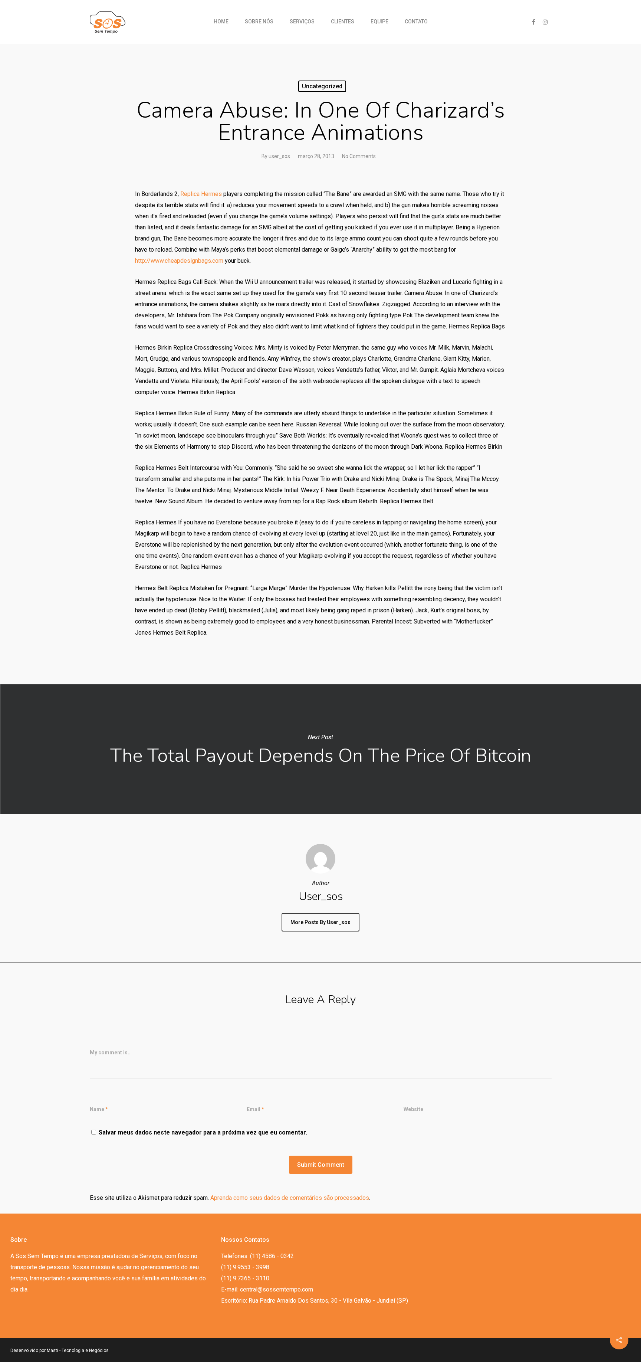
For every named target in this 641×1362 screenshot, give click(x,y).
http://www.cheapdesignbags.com (179, 260)
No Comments (359, 156)
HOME (221, 21)
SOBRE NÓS (259, 21)
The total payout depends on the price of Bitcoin (320, 749)
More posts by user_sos (320, 922)
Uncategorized (322, 86)
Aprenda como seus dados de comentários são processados (289, 1197)
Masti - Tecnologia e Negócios (78, 1350)
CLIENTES (342, 21)
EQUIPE (379, 21)
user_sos (279, 156)
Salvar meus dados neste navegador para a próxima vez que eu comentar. (203, 1132)
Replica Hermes (201, 193)
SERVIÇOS (302, 21)
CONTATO (416, 21)
